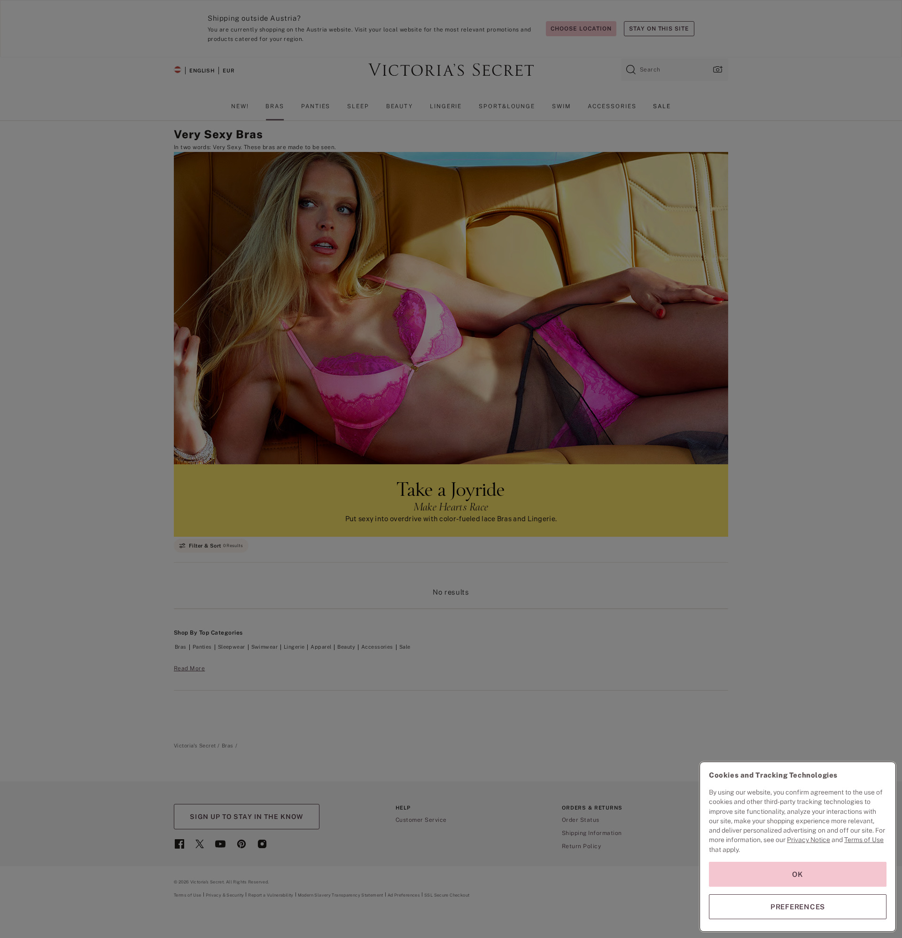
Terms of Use (864, 839)
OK (797, 874)
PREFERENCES (797, 907)
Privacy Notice (808, 839)
